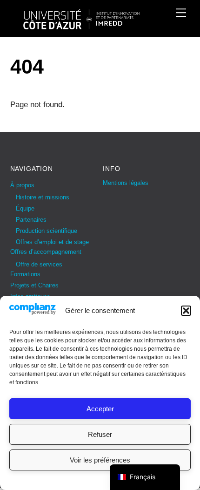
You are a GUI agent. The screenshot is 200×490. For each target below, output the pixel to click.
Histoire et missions (42, 197)
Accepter (100, 409)
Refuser (100, 434)
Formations (25, 274)
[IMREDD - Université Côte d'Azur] (81, 25)
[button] (186, 310)
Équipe (25, 208)
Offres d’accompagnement (45, 251)
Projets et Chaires (34, 285)
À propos (22, 185)
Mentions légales (125, 182)
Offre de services (39, 264)
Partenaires (31, 219)
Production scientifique (46, 230)
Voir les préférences (100, 460)
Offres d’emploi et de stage (52, 241)
